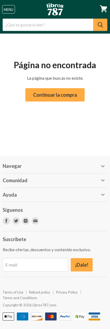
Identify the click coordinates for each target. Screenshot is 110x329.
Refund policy (39, 292)
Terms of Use (13, 292)
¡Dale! (81, 265)
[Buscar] (100, 25)
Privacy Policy (67, 292)
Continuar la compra (55, 95)
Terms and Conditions (20, 298)
